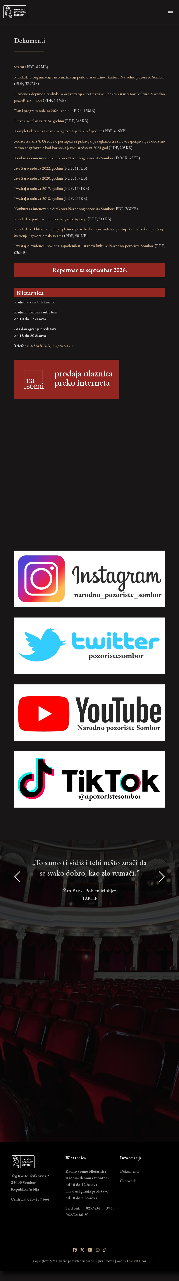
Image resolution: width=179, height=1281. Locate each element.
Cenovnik (128, 1180)
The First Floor (136, 1261)
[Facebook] (75, 1250)
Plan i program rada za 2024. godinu (43, 110)
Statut (19, 66)
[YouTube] (90, 1250)
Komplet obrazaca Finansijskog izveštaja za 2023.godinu (58, 130)
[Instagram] (98, 1250)
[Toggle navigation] (171, 12)
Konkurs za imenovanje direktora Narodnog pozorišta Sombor (64, 157)
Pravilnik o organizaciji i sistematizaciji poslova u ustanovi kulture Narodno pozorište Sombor (89, 77)
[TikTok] (105, 1250)
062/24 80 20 (62, 345)
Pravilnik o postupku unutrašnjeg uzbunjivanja (50, 218)
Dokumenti (129, 1171)
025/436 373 (40, 345)
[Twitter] (82, 1250)
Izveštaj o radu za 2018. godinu (38, 198)
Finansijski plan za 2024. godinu (39, 120)
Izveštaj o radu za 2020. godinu (38, 178)
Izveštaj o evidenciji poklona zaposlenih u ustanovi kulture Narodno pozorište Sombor (83, 245)
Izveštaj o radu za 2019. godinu (38, 188)
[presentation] (17, 989)
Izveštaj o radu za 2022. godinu (38, 168)
